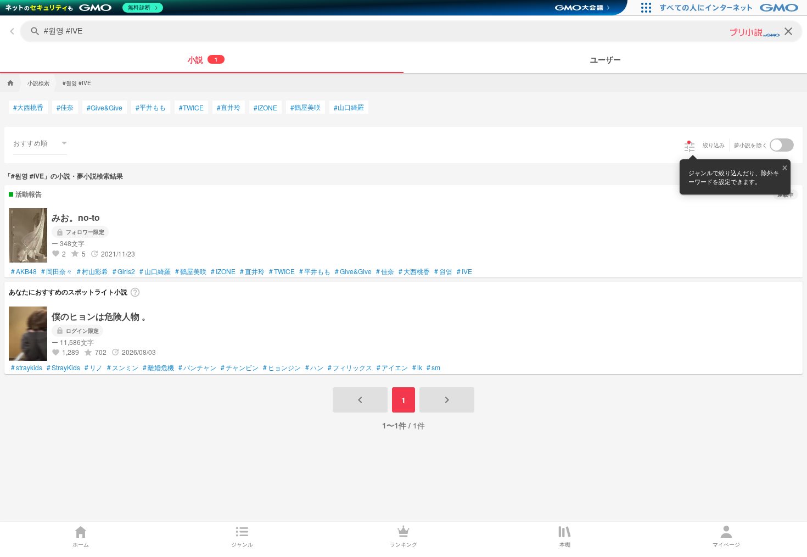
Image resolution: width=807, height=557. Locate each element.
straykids (26, 367)
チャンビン (240, 367)
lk (417, 367)
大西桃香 (28, 107)
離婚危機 (158, 367)
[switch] (782, 145)
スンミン (122, 367)
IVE (464, 271)
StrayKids (63, 367)
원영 (443, 271)
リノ (94, 367)
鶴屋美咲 (305, 107)
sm (433, 367)
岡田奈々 (56, 271)
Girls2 (124, 271)
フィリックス (350, 367)
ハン (314, 367)
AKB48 (24, 271)
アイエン (392, 367)
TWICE (191, 107)
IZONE (265, 107)
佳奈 (65, 107)
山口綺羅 (349, 107)
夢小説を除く (751, 145)
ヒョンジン (282, 367)
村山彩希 (92, 271)
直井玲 (228, 107)
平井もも (151, 107)
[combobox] (40, 143)
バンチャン (197, 367)
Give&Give (104, 107)
